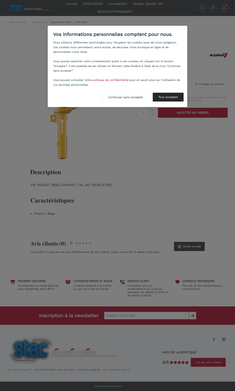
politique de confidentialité (111, 80)
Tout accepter (168, 97)
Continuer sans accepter (125, 97)
